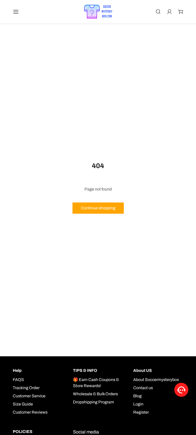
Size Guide (23, 404)
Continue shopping (98, 208)
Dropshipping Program (93, 402)
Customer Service (29, 396)
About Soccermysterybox (156, 379)
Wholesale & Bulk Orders (95, 394)
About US (142, 370)
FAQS (18, 379)
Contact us (143, 388)
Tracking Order (26, 388)
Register (141, 412)
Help (17, 370)
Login (138, 404)
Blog (137, 396)
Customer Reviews (30, 412)
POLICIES (22, 431)
